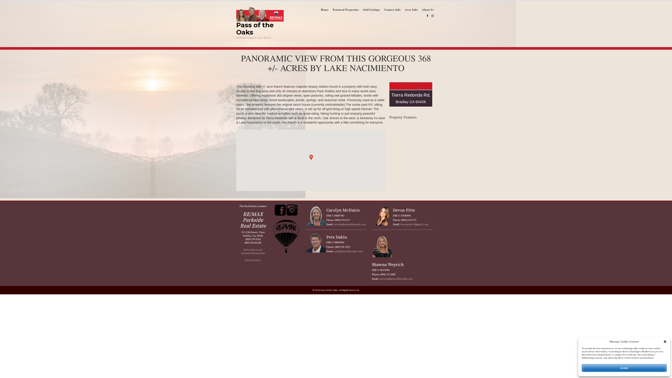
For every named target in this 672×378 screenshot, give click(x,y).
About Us (428, 10)
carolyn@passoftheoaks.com (350, 224)
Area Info (411, 10)
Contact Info (392, 10)
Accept (624, 368)
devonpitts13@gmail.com (414, 224)
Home (325, 10)
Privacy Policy (253, 260)
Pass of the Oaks (255, 28)
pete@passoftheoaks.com (348, 251)
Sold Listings (371, 10)
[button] (665, 341)
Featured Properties (346, 10)
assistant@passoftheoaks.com (396, 279)
